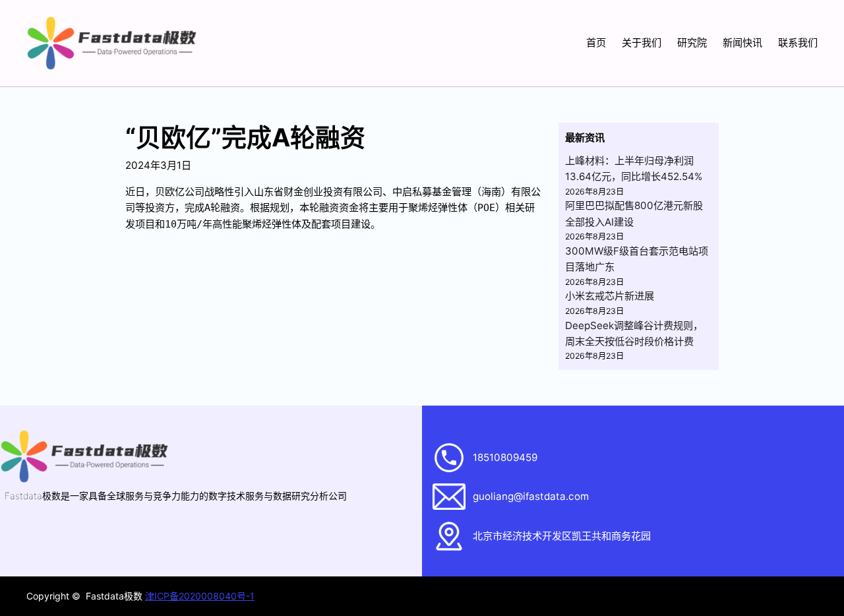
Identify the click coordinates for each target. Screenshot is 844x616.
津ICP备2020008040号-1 (200, 595)
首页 (596, 42)
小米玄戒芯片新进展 (609, 296)
